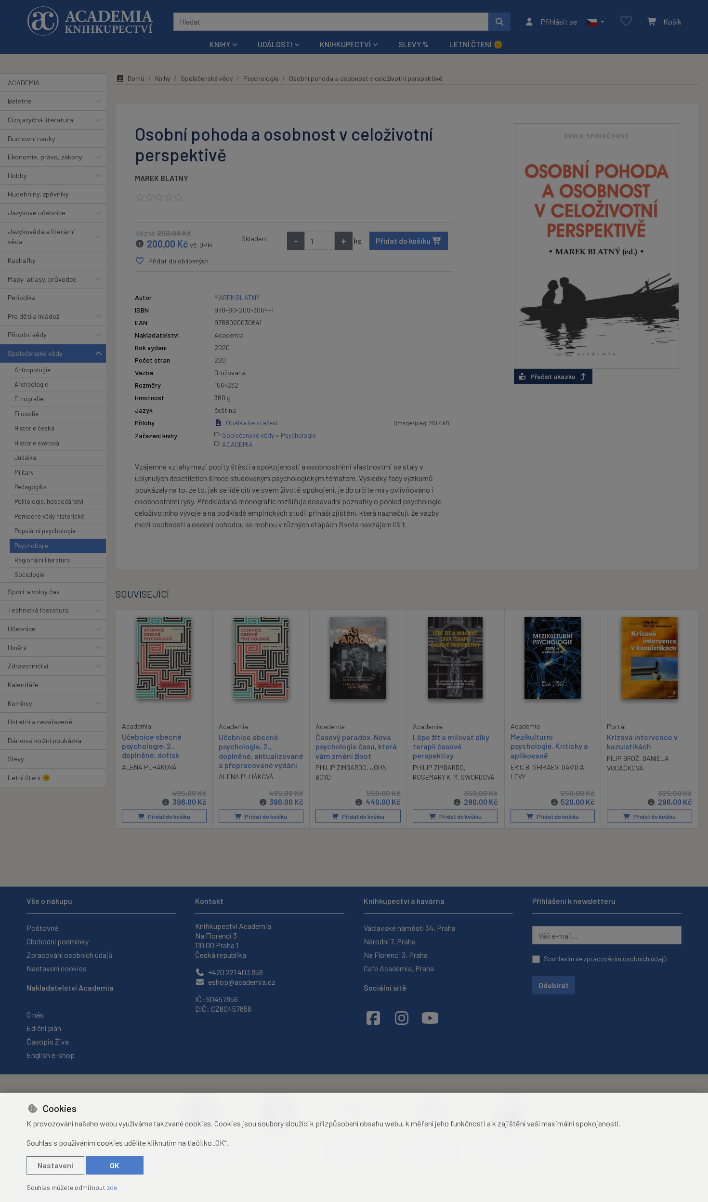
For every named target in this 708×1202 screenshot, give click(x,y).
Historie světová (36, 443)
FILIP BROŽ (623, 758)
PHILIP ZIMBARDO (341, 767)
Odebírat (553, 985)
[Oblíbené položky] (626, 21)
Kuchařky (22, 260)
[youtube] (430, 1017)
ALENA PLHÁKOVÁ (149, 767)
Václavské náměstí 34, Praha (410, 927)
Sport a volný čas (34, 592)
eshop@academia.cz (241, 981)
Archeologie (31, 384)
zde (112, 1187)
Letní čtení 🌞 (476, 44)
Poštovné (42, 927)
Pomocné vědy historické (49, 516)
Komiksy (20, 703)
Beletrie (20, 101)
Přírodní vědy (27, 334)
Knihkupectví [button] (345, 44)
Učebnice (22, 629)
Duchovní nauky (31, 138)
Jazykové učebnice (37, 213)
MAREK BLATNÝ (161, 178)
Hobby (17, 175)
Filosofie (26, 414)
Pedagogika (30, 487)
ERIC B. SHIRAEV (534, 767)
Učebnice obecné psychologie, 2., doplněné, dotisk (152, 745)
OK (114, 1165)
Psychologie (31, 545)
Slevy (16, 759)
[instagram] (401, 1017)
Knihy (162, 78)
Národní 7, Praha (390, 941)
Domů (136, 78)
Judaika (25, 457)
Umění (17, 647)
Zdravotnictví (28, 666)
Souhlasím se (605, 958)
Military (24, 472)
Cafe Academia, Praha (399, 968)
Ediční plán (43, 1027)
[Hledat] (499, 22)
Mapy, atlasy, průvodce (42, 279)
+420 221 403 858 (235, 972)
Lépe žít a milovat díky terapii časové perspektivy (451, 746)
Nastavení (55, 1165)
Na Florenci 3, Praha (396, 954)
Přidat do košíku (404, 240)
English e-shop (50, 1054)
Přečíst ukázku (553, 376)
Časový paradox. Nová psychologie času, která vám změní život (356, 746)
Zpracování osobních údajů (69, 954)
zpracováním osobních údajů (625, 958)
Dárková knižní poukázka (44, 740)
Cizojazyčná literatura (40, 120)
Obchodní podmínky (57, 941)
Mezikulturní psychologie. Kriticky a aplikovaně (549, 745)
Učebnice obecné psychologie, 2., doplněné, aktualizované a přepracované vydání (261, 751)
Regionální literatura (42, 560)
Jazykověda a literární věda (41, 236)
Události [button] (275, 44)
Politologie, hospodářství (48, 501)
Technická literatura (38, 610)
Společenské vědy (35, 353)
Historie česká (34, 428)
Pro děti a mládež (33, 316)
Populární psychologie (45, 531)
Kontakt (209, 900)
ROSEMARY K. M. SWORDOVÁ (454, 777)
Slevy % (413, 44)
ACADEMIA (23, 82)
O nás (35, 1014)
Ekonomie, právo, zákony (45, 157)
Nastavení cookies (56, 968)
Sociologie (29, 574)
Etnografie (28, 399)
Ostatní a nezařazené (40, 722)
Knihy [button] (220, 44)
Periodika (22, 297)
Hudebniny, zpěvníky (38, 194)
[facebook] (373, 1017)
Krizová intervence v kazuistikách (642, 741)
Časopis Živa (47, 1041)
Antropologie (32, 370)
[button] (595, 21)
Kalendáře (23, 684)
